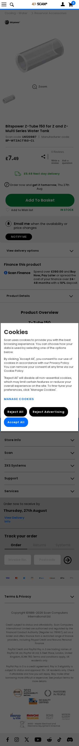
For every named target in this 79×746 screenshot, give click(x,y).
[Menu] (4, 4)
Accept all (16, 422)
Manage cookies (19, 399)
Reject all (15, 412)
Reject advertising (49, 412)
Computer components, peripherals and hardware (39, 4)
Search (12, 4)
